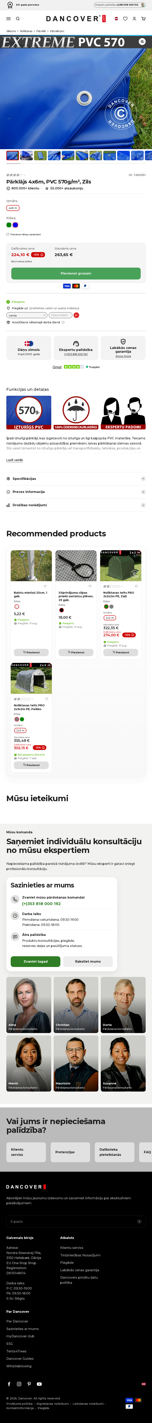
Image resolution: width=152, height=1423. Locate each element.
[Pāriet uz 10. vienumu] (137, 155)
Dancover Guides (20, 1359)
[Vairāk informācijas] (63, 322)
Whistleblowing (18, 1366)
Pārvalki (41, 31)
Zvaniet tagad (36, 961)
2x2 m (110, 617)
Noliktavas (26, 31)
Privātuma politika (19, 1404)
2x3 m (20, 730)
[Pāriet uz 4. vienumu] (54, 155)
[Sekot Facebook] (9, 1384)
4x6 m (13, 207)
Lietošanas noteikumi (88, 1404)
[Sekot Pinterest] (29, 1384)
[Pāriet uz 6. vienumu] (82, 155)
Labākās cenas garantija (79, 1270)
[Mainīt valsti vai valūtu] (116, 19)
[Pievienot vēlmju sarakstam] (45, 586)
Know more (123, 356)
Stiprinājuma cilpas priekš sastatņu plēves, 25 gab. (76, 596)
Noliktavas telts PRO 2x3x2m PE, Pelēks (29, 707)
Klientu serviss (71, 1248)
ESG (9, 1344)
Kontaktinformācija (20, 1408)
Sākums (11, 31)
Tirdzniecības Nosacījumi (80, 1255)
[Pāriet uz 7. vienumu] (95, 155)
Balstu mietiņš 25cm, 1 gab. (30, 594)
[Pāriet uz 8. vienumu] (109, 155)
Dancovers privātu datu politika (79, 1280)
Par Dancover (17, 1321)
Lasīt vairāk (14, 460)
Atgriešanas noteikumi (52, 1404)
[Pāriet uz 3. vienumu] (40, 155)
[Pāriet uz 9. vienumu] (123, 155)
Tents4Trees (16, 1351)
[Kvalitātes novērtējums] (16, 175)
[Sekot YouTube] (39, 1384)
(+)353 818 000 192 (76, 354)
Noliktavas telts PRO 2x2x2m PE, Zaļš (118, 594)
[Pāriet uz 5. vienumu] (68, 155)
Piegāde (67, 1263)
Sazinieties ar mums (22, 1329)
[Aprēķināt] (76, 315)
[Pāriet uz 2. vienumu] (26, 155)
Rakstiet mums (88, 961)
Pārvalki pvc (57, 31)
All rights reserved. (46, 1398)
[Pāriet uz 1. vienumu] (12, 155)
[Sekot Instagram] (19, 1384)
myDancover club (20, 1336)
